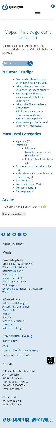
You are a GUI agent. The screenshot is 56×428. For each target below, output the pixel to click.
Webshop (7, 292)
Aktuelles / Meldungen (14, 303)
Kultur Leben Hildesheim (39, 159)
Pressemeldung (24, 187)
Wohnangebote (11, 285)
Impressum (10, 341)
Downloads (8, 310)
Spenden (7, 317)
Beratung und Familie (14, 281)
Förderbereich (10, 274)
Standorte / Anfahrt (13, 321)
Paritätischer (23, 180)
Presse (6, 313)
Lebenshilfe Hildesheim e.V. (17, 263)
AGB (5, 346)
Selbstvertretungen (13, 328)
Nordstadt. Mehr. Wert (28, 184)
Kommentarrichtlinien (17, 355)
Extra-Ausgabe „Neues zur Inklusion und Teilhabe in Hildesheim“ (30, 97)
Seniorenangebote (12, 278)
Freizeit (20, 144)
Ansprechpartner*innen (16, 306)
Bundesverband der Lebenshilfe (33, 166)
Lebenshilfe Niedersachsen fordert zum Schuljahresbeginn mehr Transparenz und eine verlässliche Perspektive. (31, 111)
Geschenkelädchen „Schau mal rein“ (22, 288)
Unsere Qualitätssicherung (20, 350)
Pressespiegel (23, 191)
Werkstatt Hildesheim (14, 267)
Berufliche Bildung (12, 270)
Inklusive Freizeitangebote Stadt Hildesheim (37, 152)
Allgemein (21, 141)
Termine (7, 324)
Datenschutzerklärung (17, 336)
